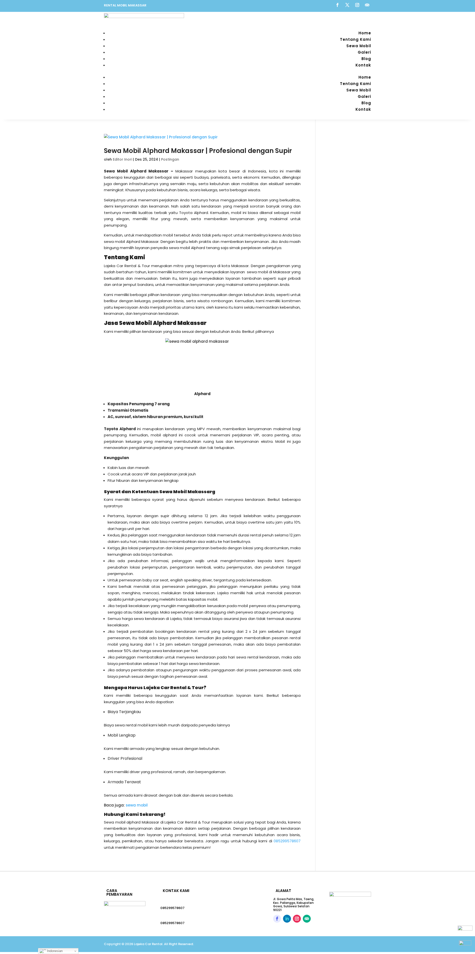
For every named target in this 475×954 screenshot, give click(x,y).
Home (364, 33)
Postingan (170, 159)
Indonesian (54, 951)
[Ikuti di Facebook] (337, 5)
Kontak (363, 65)
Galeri (364, 52)
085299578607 (172, 908)
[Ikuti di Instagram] (357, 5)
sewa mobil (137, 805)
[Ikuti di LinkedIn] (287, 919)
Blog (366, 58)
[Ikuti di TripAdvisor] (367, 5)
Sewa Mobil (358, 45)
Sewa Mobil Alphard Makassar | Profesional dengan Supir (198, 150)
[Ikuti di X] (347, 5)
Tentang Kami (355, 39)
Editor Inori (122, 159)
